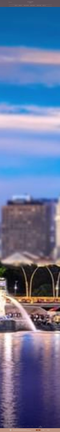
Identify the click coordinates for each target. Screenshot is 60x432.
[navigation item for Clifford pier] (24, 427)
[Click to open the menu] (9, 2)
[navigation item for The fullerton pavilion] (28, 427)
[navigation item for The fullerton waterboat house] (40, 427)
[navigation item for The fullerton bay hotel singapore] (20, 427)
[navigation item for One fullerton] (32, 427)
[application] (30, 430)
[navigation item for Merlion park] (44, 427)
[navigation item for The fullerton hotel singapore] (36, 427)
